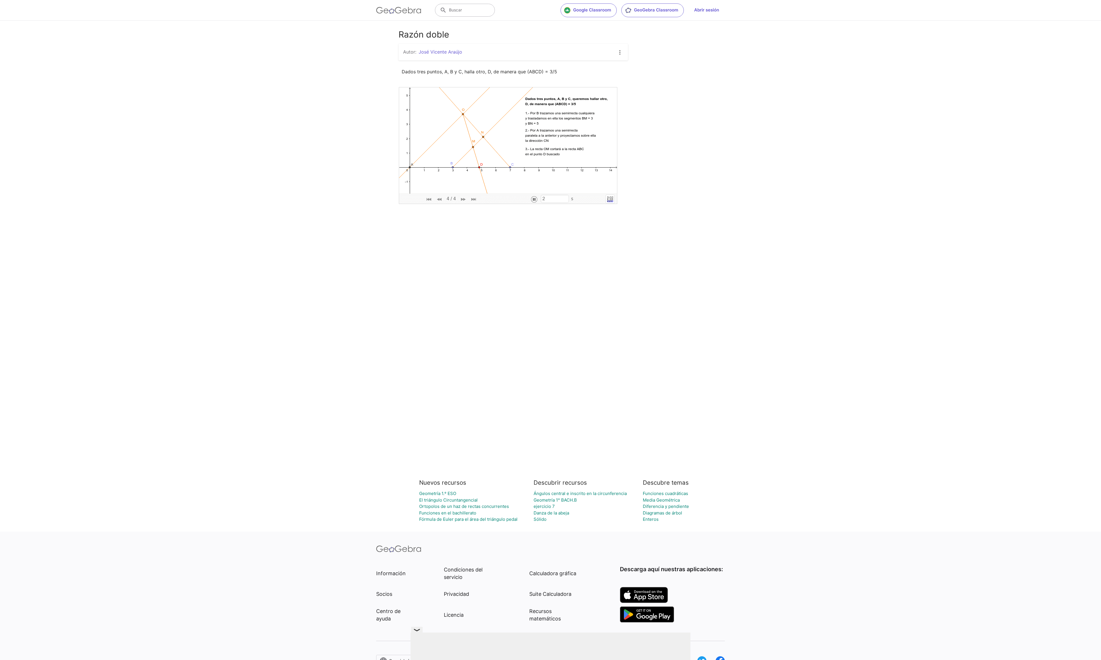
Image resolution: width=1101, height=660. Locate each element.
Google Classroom (592, 10)
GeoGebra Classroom (656, 10)
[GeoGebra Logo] (398, 10)
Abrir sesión (706, 10)
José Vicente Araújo (440, 52)
